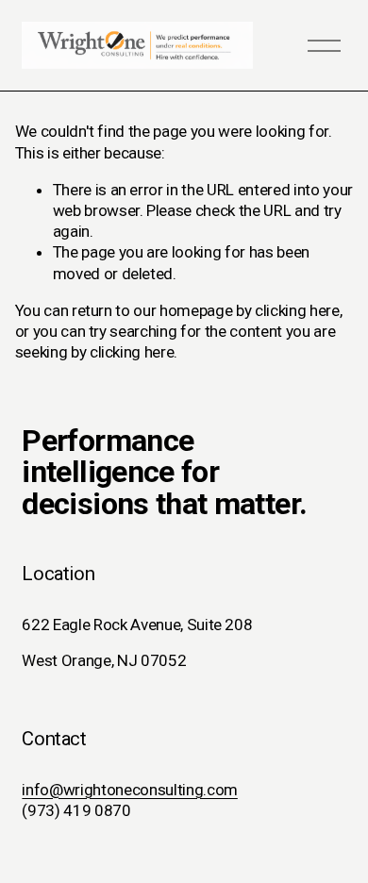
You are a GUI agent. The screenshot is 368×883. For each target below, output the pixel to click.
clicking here (297, 310)
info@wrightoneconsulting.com (129, 789)
